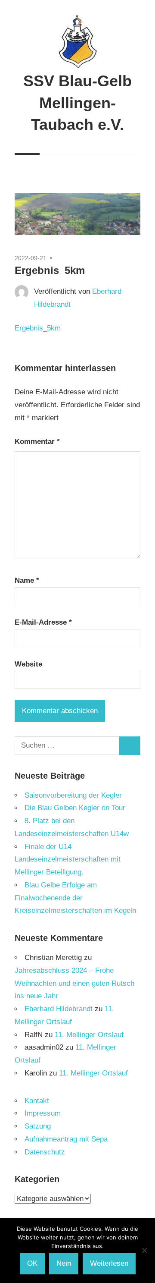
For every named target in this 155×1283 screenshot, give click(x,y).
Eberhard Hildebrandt (59, 1009)
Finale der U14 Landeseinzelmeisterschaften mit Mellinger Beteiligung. (68, 860)
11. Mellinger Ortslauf (89, 1035)
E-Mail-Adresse (43, 622)
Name (27, 580)
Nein (63, 1263)
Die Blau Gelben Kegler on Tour (75, 808)
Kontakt (37, 1101)
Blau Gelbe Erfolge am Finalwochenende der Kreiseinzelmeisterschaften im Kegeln (75, 898)
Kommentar (37, 441)
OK (32, 1263)
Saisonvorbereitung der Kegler (73, 795)
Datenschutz (45, 1152)
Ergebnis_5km (38, 328)
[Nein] (144, 1250)
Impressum (43, 1113)
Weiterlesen (109, 1263)
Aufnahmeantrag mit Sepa (66, 1139)
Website (28, 664)
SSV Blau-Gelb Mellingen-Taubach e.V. (77, 102)
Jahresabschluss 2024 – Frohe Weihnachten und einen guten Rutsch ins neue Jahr (74, 983)
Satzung (38, 1126)
